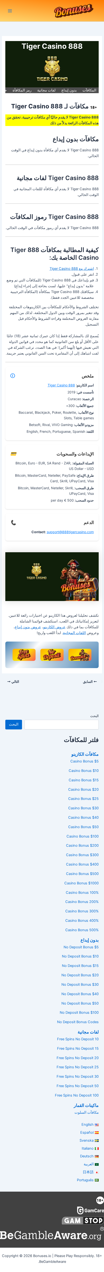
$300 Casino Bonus (82, 855)
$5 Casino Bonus (84, 761)
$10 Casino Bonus (83, 771)
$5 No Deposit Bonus (81, 947)
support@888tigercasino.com (70, 532)
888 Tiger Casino (61, 385)
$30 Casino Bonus (83, 808)
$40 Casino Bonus (83, 817)
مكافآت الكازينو (84, 754)
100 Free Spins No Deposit (76, 1095)
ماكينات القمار (86, 1105)
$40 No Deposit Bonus (79, 994)
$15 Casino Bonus (83, 780)
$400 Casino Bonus (82, 864)
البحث (94, 716)
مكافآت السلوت (86, 1112)
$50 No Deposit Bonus (79, 1003)
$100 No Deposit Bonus (79, 1012)
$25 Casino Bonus (83, 799)
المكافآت (89, 90)
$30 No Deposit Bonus (79, 984)
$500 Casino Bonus (82, 874)
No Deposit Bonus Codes (77, 1022)
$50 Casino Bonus (83, 827)
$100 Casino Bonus (82, 836)
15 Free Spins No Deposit (77, 1048)
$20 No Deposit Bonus (79, 975)
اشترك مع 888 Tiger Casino (72, 268)
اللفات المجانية (74, 633)
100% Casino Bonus (82, 892)
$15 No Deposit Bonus (80, 966)
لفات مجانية (46, 90)
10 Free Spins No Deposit (77, 1039)
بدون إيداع (69, 90)
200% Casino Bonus (81, 902)
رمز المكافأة (22, 90)
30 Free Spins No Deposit (77, 1076)
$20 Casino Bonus (83, 789)
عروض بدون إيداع (28, 627)
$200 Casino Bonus (82, 845)
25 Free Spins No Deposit (77, 1067)
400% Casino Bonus (81, 920)
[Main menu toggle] (10, 11)
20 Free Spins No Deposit (77, 1058)
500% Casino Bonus (81, 930)
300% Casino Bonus (81, 911)
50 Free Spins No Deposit (77, 1086)
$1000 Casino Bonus (81, 883)
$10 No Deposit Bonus (80, 956)
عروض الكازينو (54, 627)
